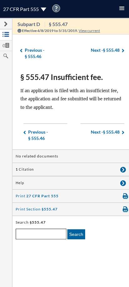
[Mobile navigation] (122, 9)
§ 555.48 (105, 50)
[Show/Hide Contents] (123, 169)
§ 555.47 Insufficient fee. (61, 77)
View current (89, 30)
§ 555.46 (34, 53)
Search (76, 234)
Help (20, 183)
